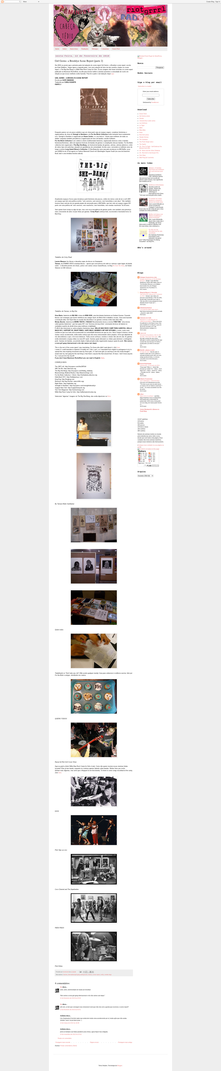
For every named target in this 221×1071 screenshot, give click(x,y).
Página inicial (94, 1042)
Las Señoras (143, 123)
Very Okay (142, 155)
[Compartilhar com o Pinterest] (93, 972)
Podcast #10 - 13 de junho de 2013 (150, 365)
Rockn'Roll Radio (145, 363)
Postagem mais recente (62, 1042)
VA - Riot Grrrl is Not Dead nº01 (149, 153)
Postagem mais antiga (125, 1042)
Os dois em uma (145, 352)
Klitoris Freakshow (146, 379)
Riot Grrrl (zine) (144, 135)
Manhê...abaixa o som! (147, 350)
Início (57, 49)
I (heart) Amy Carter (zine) (147, 121)
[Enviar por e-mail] (84, 972)
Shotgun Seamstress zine (148, 277)
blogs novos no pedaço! (147, 396)
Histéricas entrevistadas (156, 185)
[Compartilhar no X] (88, 972)
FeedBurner (155, 102)
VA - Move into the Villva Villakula (149, 150)
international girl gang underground (77, 974)
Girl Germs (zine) (144, 116)
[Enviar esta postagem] (80, 971)
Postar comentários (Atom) (68, 1046)
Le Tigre (141, 125)
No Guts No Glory (118, 266)
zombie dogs (108, 974)
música (90, 974)
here (118, 347)
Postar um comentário (64, 1038)
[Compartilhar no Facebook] (90, 972)
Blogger (119, 1065)
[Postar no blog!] (86, 972)
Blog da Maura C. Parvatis (148, 292)
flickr (109, 396)
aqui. (112, 74)
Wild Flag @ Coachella (146, 157)
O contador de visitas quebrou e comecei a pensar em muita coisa (156, 200)
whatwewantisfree (146, 308)
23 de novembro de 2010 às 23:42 (71, 1034)
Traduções (84, 49)
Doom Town (143, 114)
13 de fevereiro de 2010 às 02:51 (70, 1009)
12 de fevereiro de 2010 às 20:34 (70, 998)
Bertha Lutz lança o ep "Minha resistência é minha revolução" (156, 215)
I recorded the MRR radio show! (149, 309)
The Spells (142, 144)
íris (61, 987)
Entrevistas (74, 49)
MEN (140, 128)
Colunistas (105, 49)
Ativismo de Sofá (145, 318)
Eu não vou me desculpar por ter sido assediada (155, 231)
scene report (96, 974)
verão (102, 974)
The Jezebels (143, 139)
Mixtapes (95, 49)
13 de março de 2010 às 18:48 (69, 1023)
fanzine (65, 974)
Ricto (140, 132)
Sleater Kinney (143, 137)
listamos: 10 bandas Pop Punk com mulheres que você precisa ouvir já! (156, 170)
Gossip (141, 118)
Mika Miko (142, 130)
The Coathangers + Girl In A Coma (149, 380)
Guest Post (116, 49)
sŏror (142, 394)
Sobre (65, 49)
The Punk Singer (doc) (146, 142)
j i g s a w (143, 333)
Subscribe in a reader (144, 86)
